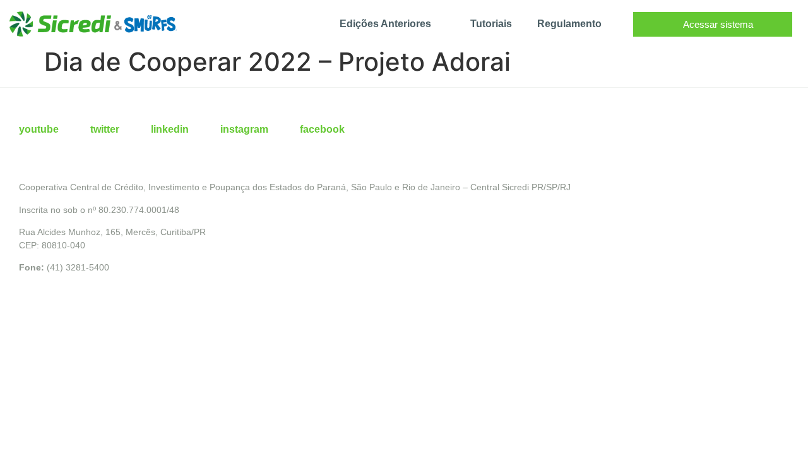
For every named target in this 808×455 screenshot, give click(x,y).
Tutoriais (491, 23)
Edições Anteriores (385, 23)
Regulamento (569, 23)
